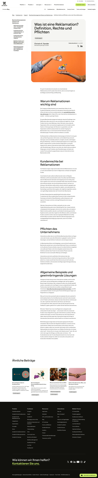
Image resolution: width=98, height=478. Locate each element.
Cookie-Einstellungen (44, 474)
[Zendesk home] (5, 4)
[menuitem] (23, 4)
